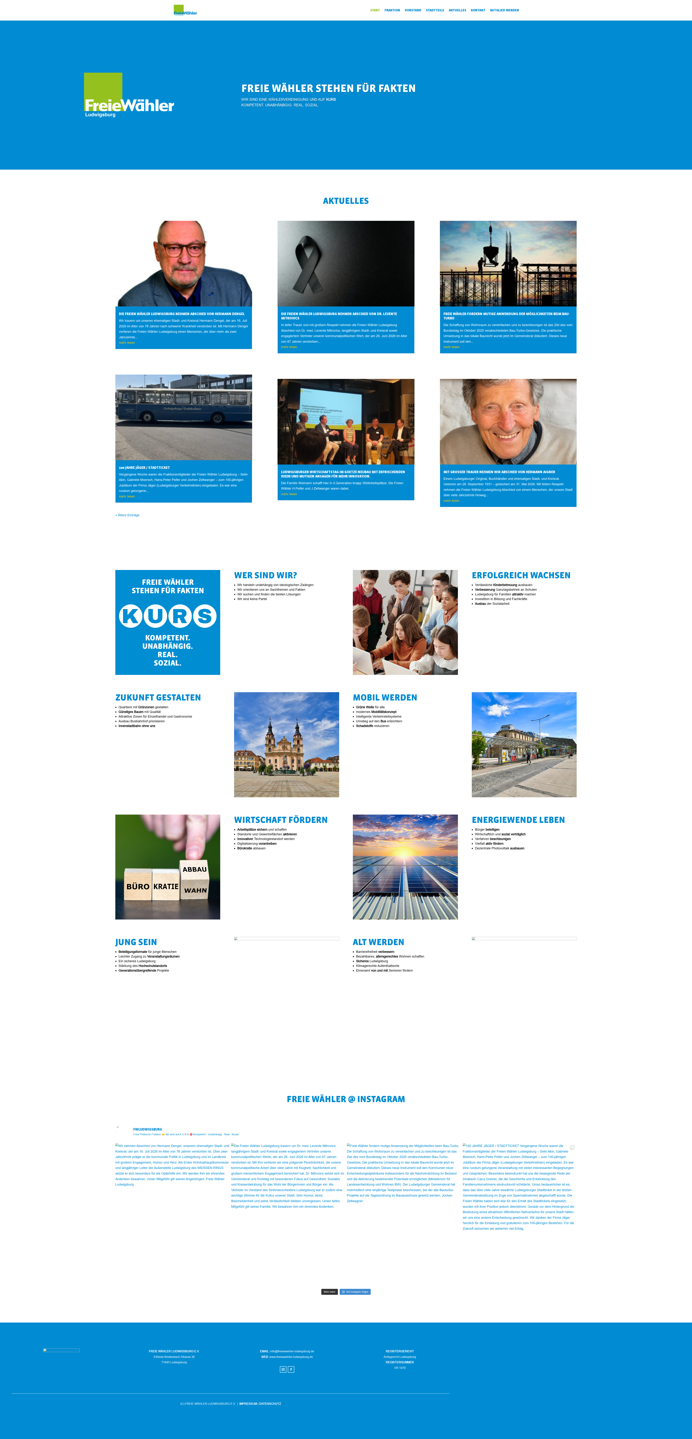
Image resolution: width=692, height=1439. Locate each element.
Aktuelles (457, 10)
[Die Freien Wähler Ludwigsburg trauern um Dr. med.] (288, 1214)
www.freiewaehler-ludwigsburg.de (291, 1356)
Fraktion (392, 10)
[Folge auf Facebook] (291, 1369)
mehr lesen (127, 342)
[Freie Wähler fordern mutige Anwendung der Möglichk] (404, 1214)
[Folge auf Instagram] (283, 1369)
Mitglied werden (504, 10)
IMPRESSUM (248, 1403)
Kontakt (478, 10)
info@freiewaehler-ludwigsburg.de (292, 1351)
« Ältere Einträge (127, 515)
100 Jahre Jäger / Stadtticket (144, 468)
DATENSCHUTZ (270, 1403)
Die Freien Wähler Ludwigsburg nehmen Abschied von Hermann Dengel (182, 314)
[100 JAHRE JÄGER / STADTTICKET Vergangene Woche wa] (520, 1214)
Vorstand (413, 10)
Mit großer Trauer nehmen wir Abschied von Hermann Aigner (499, 472)
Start (375, 10)
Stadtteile (435, 10)
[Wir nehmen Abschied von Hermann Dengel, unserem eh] (172, 1214)
